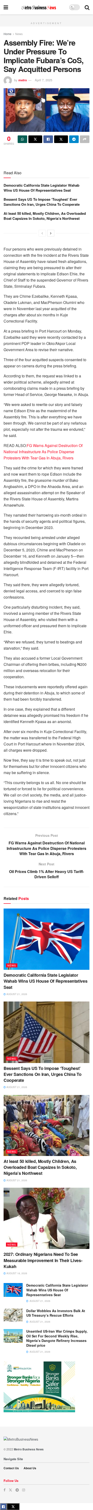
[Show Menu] (6, 7)
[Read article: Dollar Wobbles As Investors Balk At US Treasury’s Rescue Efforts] (13, 1315)
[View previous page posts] (42, 233)
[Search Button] (87, 7)
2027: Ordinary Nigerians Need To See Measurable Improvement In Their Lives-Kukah (43, 1260)
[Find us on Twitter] (10, 1490)
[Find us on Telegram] (17, 1490)
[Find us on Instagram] (23, 1490)
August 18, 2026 (16, 1273)
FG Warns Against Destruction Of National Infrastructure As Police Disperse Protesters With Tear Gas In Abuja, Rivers (43, 452)
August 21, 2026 (16, 994)
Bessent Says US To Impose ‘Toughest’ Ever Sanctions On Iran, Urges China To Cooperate (42, 202)
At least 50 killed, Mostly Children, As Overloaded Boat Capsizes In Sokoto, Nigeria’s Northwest (45, 216)
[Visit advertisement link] (46, 17)
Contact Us (11, 1468)
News (19, 34)
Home (7, 34)
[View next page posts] (50, 233)
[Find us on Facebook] (4, 1490)
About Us (30, 1468)
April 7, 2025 (43, 80)
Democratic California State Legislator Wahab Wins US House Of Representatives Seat (41, 188)
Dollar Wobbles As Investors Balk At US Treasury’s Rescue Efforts (55, 1313)
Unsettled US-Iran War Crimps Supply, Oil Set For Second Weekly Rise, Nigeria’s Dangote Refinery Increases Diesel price (57, 1338)
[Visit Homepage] (39, 7)
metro (22, 80)
